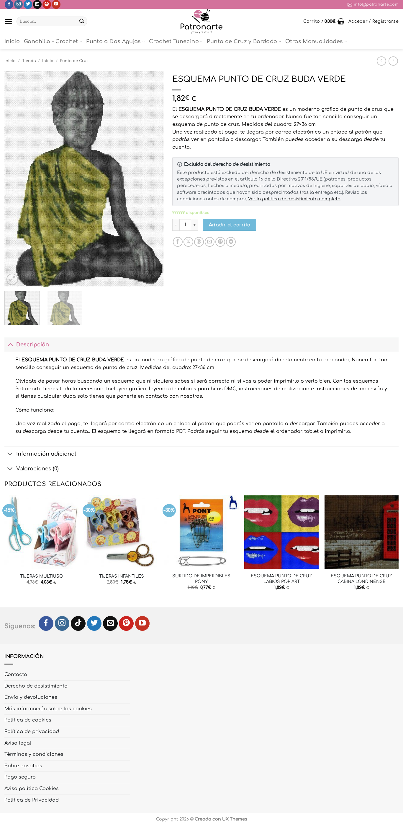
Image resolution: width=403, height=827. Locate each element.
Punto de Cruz (74, 61)
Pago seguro (20, 777)
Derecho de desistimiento (36, 686)
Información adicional (46, 454)
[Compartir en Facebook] (178, 242)
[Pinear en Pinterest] (220, 242)
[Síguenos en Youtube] (56, 4)
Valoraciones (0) (37, 469)
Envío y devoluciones (30, 697)
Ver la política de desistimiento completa (294, 198)
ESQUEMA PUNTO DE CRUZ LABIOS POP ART (281, 578)
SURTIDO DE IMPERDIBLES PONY (201, 578)
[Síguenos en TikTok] (78, 623)
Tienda (29, 61)
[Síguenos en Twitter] (28, 4)
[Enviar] (82, 22)
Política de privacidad (31, 731)
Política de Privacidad (31, 800)
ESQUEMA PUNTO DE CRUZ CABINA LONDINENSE (361, 578)
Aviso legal (17, 743)
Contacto (15, 674)
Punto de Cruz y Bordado (242, 41)
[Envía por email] (209, 242)
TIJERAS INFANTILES (121, 576)
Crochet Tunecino (174, 41)
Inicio (12, 41)
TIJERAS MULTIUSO (41, 576)
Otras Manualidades (314, 41)
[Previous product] (393, 61)
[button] (8, 21)
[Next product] (381, 61)
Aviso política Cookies (31, 788)
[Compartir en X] (188, 242)
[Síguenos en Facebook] (9, 4)
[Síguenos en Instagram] (18, 4)
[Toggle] (10, 344)
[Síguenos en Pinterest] (46, 4)
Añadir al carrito (229, 225)
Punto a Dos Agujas (113, 41)
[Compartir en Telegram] (231, 242)
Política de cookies (27, 720)
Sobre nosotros (23, 765)
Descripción (32, 344)
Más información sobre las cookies (48, 708)
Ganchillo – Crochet (51, 41)
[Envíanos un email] (37, 4)
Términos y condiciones (33, 754)
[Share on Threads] (199, 242)
